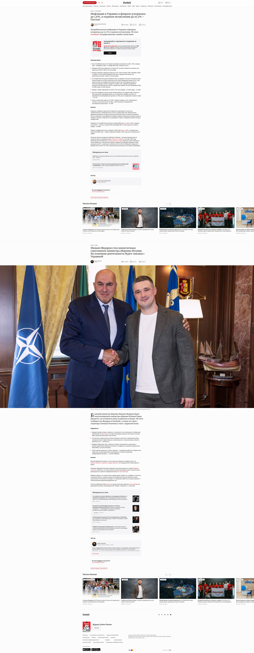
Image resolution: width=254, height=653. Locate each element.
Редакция (107, 640)
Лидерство (144, 6)
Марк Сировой (97, 261)
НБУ (92, 197)
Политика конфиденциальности (91, 640)
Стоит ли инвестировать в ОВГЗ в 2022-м (110, 164)
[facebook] (161, 614)
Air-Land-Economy (122, 471)
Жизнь (138, 6)
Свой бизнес (123, 6)
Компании (103, 6)
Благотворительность (98, 642)
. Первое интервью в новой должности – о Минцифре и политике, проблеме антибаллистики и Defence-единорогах (109, 508)
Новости (96, 6)
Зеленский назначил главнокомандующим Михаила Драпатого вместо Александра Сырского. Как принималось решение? (110, 528)
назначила (109, 484)
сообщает (95, 34)
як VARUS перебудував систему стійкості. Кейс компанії (137, 230)
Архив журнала (118, 640)
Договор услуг (86, 637)
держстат (106, 197)
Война (129, 6)
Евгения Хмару (133, 484)
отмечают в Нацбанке (117, 139)
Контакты (85, 635)
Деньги (109, 6)
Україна (95, 197)
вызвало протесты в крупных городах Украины (104, 462)
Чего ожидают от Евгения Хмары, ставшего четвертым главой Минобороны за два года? (110, 518)
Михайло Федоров (95, 568)
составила (127, 123)
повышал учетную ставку (115, 140)
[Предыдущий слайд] (166, 574)
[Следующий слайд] (169, 204)
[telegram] (167, 614)
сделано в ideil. (167, 650)
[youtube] (170, 614)
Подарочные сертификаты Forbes (114, 642)
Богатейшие (158, 6)
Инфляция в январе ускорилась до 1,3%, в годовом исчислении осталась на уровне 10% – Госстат (116, 156)
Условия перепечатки (103, 637)
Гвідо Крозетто (103, 568)
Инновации (115, 6)
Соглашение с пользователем (97, 635)
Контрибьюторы (167, 6)
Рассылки (113, 637)
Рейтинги (150, 6)
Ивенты (94, 637)
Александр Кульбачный (100, 24)
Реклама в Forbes (87, 642)
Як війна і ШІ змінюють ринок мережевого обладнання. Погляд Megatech (214, 230)
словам (106, 433)
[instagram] (164, 614)
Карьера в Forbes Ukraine (112, 635)
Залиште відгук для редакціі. (98, 191)
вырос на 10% (124, 130)
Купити (110, 52)
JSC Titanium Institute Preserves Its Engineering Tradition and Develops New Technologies (101, 230)
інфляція (101, 197)
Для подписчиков (88, 6)
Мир (133, 6)
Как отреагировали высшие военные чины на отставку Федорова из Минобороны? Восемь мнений (110, 498)
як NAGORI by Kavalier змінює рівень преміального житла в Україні (176, 230)
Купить (96, 628)
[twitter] (159, 614)
